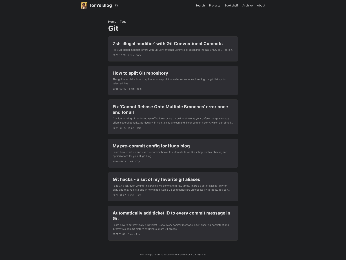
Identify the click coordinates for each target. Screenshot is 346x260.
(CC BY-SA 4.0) (198, 254)
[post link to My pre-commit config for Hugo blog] (173, 153)
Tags (123, 21)
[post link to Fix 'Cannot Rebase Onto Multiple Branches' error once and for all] (173, 117)
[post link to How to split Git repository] (173, 80)
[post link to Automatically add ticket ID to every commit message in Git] (173, 223)
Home (112, 21)
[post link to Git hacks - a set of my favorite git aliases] (173, 186)
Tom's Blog (100, 5)
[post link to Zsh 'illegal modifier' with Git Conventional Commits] (173, 49)
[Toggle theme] (116, 5)
